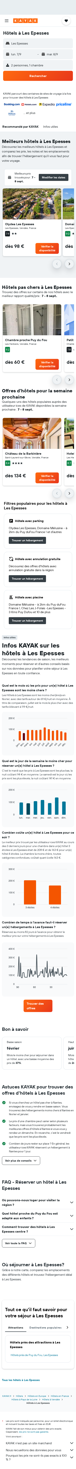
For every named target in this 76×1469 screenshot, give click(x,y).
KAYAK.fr (6, 1396)
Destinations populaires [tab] (45, 1327)
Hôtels (19, 1396)
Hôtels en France (60, 1396)
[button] (6, 20)
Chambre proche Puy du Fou (26, 340)
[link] (27, 540)
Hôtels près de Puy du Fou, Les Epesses (34, 1355)
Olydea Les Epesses (19, 224)
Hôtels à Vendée (51, 1399)
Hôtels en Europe (37, 1396)
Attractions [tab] (15, 1327)
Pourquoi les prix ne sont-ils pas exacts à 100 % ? (36, 1457)
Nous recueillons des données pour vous (33, 1450)
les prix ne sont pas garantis (33, 1431)
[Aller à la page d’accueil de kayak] (25, 20)
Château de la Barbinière (23, 453)
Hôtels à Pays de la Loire (24, 1399)
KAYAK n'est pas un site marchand (29, 1443)
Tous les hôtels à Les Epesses (21, 1380)
